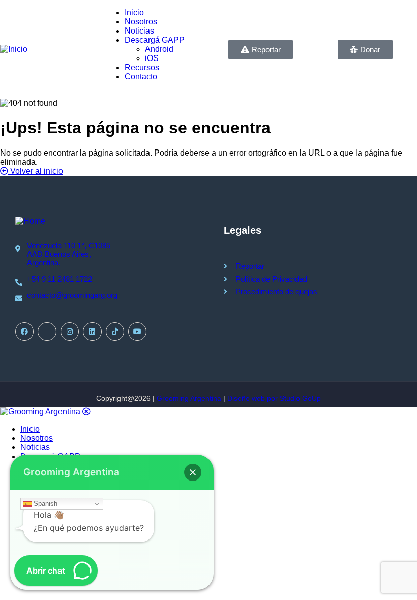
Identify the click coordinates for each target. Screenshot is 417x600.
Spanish (44, 503)
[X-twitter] (47, 331)
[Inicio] (13, 49)
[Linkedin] (92, 331)
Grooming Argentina (189, 398)
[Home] (30, 221)
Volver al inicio (35, 171)
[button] (192, 472)
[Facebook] (24, 331)
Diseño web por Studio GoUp (274, 398)
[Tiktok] (115, 331)
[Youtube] (137, 331)
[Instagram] (70, 331)
